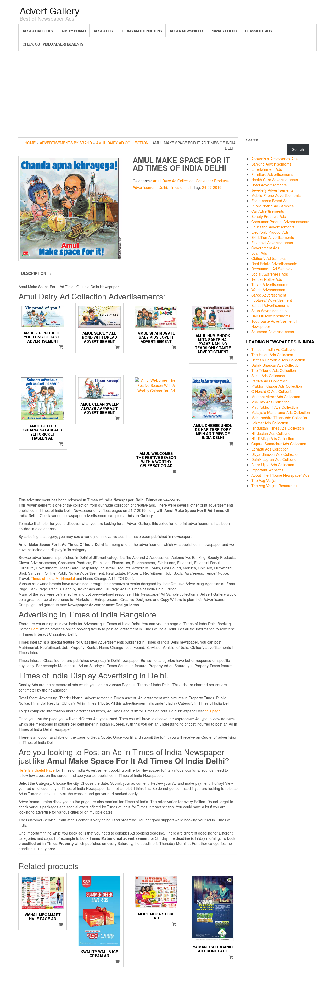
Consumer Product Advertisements (280, 221)
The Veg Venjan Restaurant (274, 485)
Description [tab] (33, 273)
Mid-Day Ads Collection (270, 401)
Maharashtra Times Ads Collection (279, 417)
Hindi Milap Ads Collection (272, 438)
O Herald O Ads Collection (273, 391)
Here (35, 629)
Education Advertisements (272, 226)
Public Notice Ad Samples (272, 206)
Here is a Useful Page (37, 770)
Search (252, 139)
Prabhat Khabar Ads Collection (276, 386)
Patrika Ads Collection (269, 380)
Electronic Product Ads (270, 232)
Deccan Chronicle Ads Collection (278, 360)
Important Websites (267, 470)
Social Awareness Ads (269, 274)
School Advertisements (270, 305)
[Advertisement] (167, 92)
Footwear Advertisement (271, 300)
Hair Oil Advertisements (270, 316)
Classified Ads (258, 31)
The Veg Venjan (264, 480)
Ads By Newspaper (186, 31)
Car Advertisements (267, 211)
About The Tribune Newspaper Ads (280, 475)
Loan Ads (259, 253)
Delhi (163, 187)
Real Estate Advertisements (274, 263)
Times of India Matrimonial (53, 578)
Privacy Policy (223, 31)
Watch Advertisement (268, 289)
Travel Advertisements (269, 284)
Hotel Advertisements (269, 185)
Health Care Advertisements (274, 179)
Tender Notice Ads (266, 279)
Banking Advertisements (271, 164)
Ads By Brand (73, 31)
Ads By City (103, 31)
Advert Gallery (50, 10)
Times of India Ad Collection (274, 349)
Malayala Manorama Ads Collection (280, 412)
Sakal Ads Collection (268, 375)
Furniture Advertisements (272, 174)
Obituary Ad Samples (268, 258)
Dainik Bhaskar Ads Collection (276, 365)
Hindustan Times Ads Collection (277, 428)
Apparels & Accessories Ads (274, 158)
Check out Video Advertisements (53, 44)
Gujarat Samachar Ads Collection (278, 443)
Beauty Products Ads (268, 216)
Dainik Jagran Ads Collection (275, 459)
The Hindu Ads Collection (272, 354)
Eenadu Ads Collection (270, 449)
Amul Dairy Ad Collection (122, 142)
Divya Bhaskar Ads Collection (275, 454)
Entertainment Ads (266, 169)
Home (30, 142)
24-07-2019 (211, 187)
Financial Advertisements (272, 242)
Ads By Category (38, 31)
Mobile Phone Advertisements (276, 195)
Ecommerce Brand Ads (270, 200)
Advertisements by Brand (66, 142)
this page (213, 711)
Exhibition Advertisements (272, 237)
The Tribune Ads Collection (273, 370)
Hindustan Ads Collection (272, 433)
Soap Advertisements (269, 310)
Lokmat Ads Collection (269, 422)
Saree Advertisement (268, 295)
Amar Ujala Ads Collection (272, 464)
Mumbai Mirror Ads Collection (275, 396)
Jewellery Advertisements (272, 190)
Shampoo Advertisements (272, 331)
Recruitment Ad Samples (271, 268)
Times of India (181, 187)
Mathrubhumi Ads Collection (274, 407)
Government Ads (265, 247)
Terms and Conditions (141, 31)
